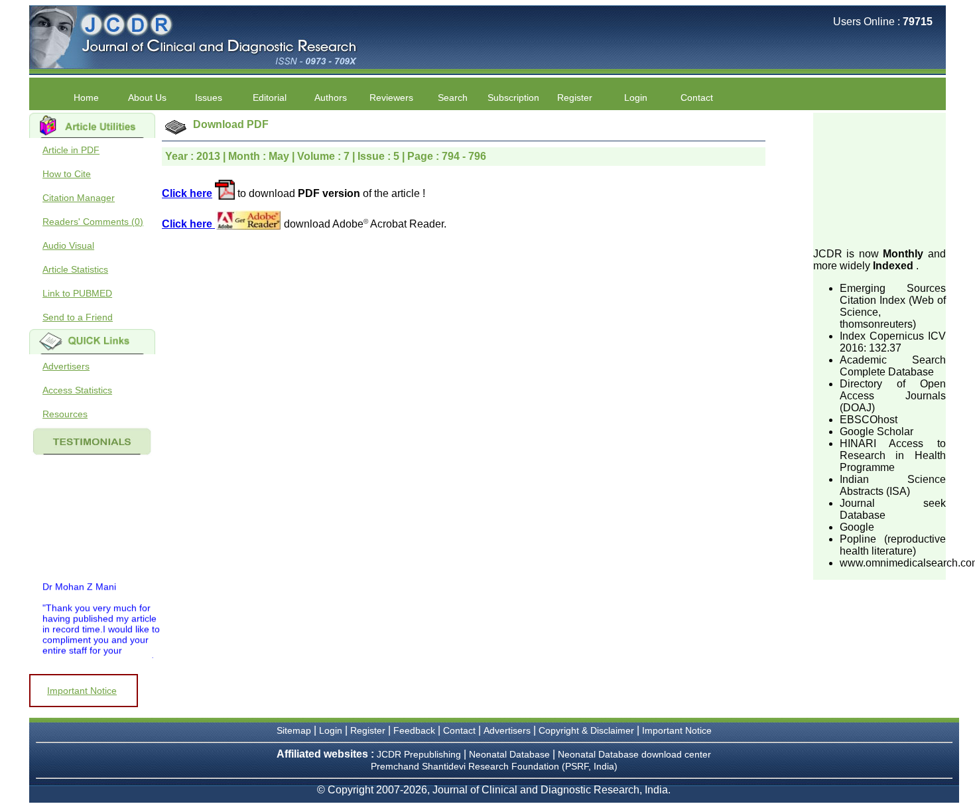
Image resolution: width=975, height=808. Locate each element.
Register (367, 730)
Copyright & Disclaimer (586, 730)
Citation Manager (78, 197)
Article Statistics (75, 269)
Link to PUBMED (77, 293)
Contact (697, 97)
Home (86, 97)
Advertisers (66, 366)
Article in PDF (70, 150)
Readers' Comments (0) (92, 221)
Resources (65, 414)
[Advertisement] (879, 179)
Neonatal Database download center (634, 754)
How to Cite (66, 173)
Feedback (414, 730)
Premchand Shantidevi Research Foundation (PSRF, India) (494, 766)
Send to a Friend (77, 317)
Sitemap (294, 730)
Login (635, 97)
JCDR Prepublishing (419, 754)
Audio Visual (68, 245)
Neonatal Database (510, 754)
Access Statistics (77, 390)
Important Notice (82, 690)
